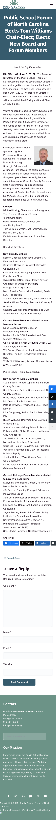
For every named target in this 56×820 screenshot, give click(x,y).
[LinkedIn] (52, 404)
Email (7, 648)
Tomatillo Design (42, 810)
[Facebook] (52, 389)
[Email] (52, 411)
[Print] (52, 419)
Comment (9, 585)
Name (7, 632)
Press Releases (13, 558)
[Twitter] (52, 396)
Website (7, 664)
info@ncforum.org (12, 725)
